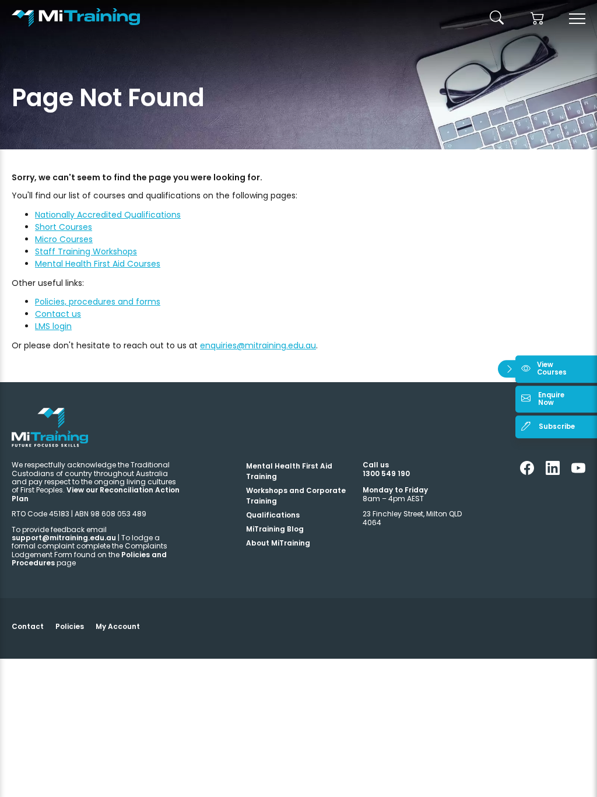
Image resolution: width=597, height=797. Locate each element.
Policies (69, 626)
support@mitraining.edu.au (64, 538)
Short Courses (63, 227)
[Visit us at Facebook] (527, 472)
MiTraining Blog (275, 529)
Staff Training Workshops (86, 251)
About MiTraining (278, 543)
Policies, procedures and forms (97, 301)
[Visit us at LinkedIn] (553, 472)
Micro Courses (64, 239)
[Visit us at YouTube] (578, 472)
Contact (28, 626)
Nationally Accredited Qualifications (108, 215)
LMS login (53, 326)
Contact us (58, 314)
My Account (118, 626)
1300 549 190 (386, 473)
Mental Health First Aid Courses (97, 264)
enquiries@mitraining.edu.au (258, 345)
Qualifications (273, 515)
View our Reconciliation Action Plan (96, 494)
